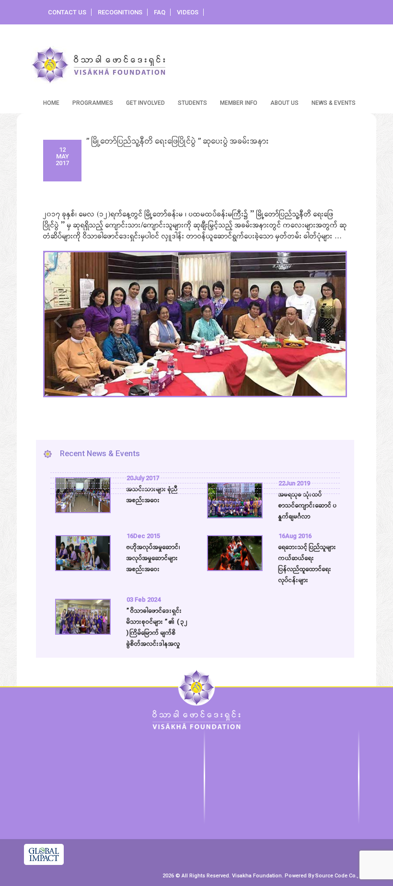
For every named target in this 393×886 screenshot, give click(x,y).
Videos (187, 12)
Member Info (238, 103)
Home (51, 103)
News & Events (334, 103)
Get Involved (145, 103)
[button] (55, 313)
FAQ (159, 12)
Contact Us (67, 12)
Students (192, 103)
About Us (284, 103)
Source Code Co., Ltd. (342, 876)
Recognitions (120, 12)
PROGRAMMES (92, 103)
